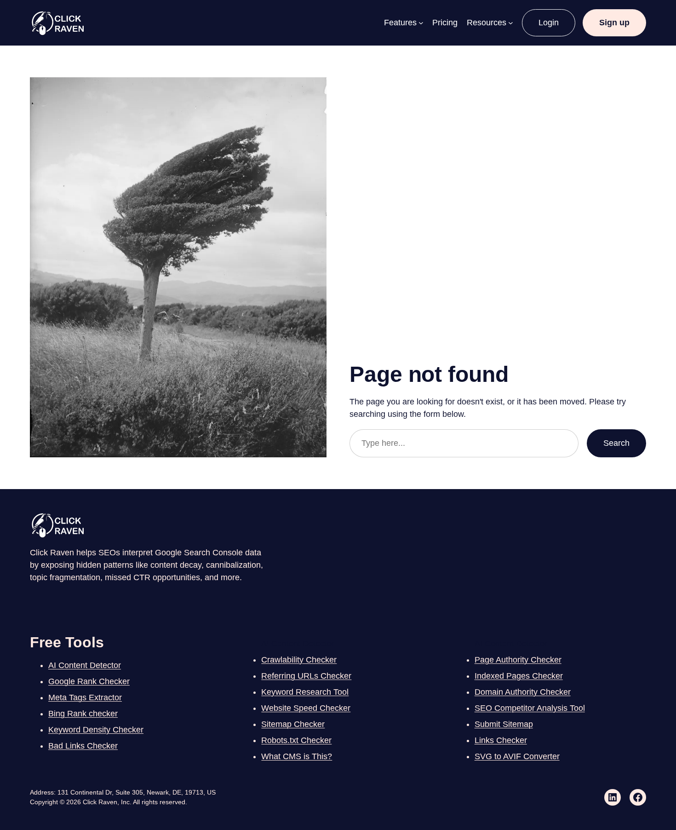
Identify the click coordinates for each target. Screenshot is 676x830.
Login (549, 22)
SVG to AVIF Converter (517, 756)
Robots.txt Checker (296, 740)
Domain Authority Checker (523, 692)
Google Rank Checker (89, 681)
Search (616, 443)
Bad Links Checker (83, 745)
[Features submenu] (421, 22)
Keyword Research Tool (305, 692)
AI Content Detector (84, 665)
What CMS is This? (296, 756)
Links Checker (501, 740)
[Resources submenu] (510, 22)
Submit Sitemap (504, 724)
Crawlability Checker (299, 659)
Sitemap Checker (293, 724)
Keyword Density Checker (95, 729)
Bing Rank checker (83, 713)
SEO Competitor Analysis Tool (530, 708)
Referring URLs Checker (306, 675)
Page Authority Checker (518, 659)
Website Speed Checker (305, 708)
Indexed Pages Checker (519, 675)
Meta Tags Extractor (85, 697)
